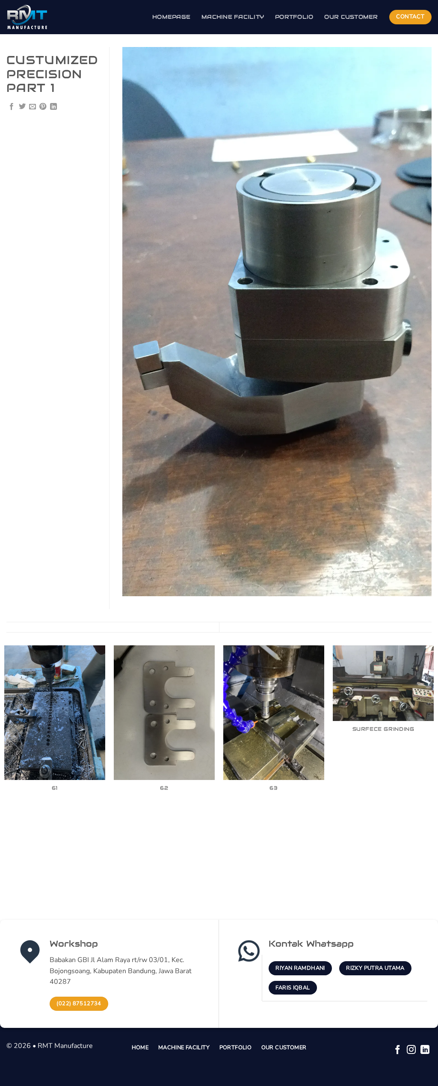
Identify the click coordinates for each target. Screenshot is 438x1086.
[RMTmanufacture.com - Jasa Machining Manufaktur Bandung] (49, 17)
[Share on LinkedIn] (53, 107)
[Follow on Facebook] (397, 1050)
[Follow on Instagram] (411, 1050)
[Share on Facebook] (11, 107)
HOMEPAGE (171, 17)
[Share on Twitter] (22, 107)
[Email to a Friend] (32, 107)
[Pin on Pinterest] (42, 107)
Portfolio (294, 17)
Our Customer (351, 17)
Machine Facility (232, 17)
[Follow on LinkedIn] (424, 1050)
